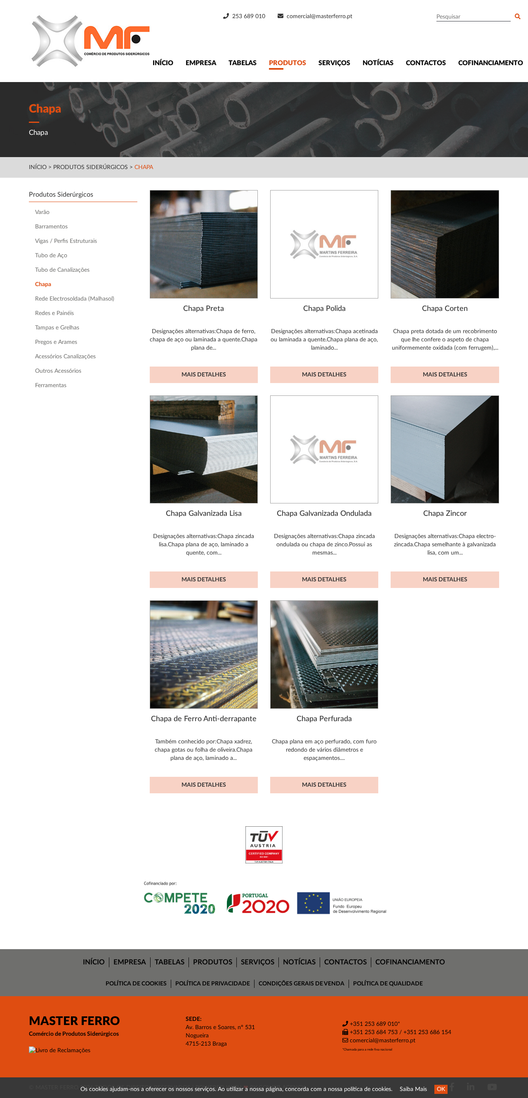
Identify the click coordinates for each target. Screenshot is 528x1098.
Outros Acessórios (58, 371)
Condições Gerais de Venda (301, 984)
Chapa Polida (324, 308)
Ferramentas (50, 385)
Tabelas (243, 63)
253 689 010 (248, 16)
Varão (42, 212)
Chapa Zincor (445, 513)
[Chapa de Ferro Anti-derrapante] (204, 654)
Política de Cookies (136, 984)
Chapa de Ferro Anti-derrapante (204, 718)
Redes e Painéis (54, 313)
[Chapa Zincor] (445, 449)
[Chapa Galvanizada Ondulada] (324, 449)
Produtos (287, 63)
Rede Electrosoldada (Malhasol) (74, 299)
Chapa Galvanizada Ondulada (324, 513)
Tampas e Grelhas (57, 328)
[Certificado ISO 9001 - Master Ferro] (264, 845)
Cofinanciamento (490, 63)
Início (163, 63)
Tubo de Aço (51, 256)
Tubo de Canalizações (62, 270)
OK (441, 1089)
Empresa (201, 63)
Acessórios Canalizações (65, 357)
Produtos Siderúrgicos (91, 167)
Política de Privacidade (212, 984)
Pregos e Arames (56, 342)
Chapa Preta (203, 308)
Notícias (378, 63)
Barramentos (51, 227)
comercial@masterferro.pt (319, 16)
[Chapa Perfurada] (324, 654)
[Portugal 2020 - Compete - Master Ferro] (264, 899)
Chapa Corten (445, 308)
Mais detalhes (204, 375)
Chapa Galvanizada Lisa (204, 513)
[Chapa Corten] (445, 244)
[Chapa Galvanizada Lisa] (204, 449)
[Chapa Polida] (324, 244)
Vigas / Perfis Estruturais (66, 241)
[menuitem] (94, 962)
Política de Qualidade (388, 984)
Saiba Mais (413, 1089)
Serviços (334, 63)
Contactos (426, 63)
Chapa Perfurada (324, 718)
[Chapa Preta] (204, 244)
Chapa (143, 167)
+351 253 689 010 (373, 1024)
